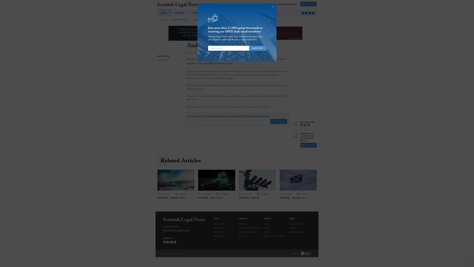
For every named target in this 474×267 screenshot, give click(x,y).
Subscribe (257, 48)
